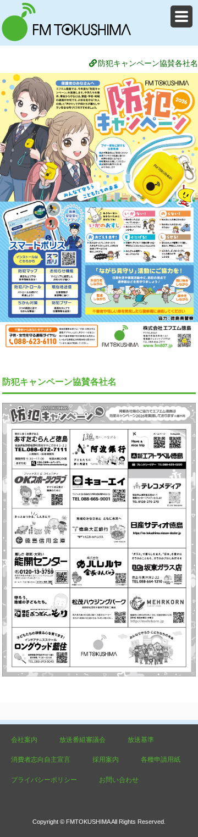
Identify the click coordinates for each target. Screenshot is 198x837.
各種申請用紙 (160, 759)
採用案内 (105, 759)
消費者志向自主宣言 (40, 759)
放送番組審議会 (82, 740)
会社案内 (24, 740)
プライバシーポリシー (44, 780)
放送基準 (141, 740)
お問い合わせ (119, 780)
